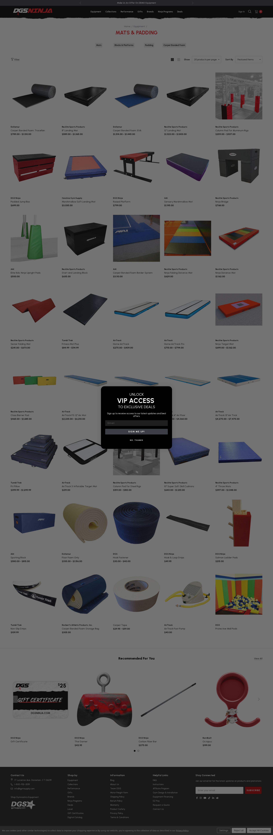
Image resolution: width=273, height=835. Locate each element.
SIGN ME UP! (136, 431)
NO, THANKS (136, 440)
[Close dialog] (169, 389)
